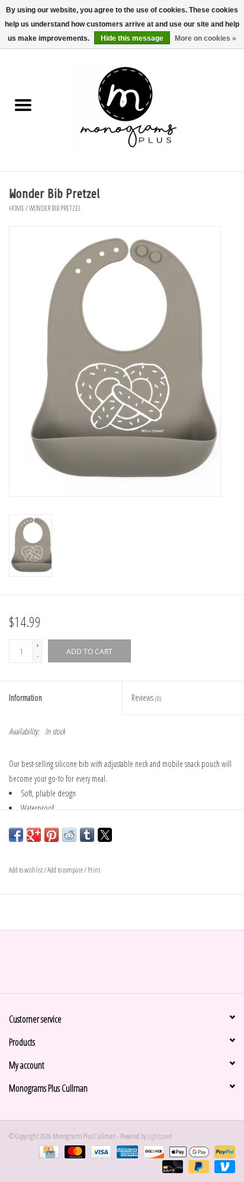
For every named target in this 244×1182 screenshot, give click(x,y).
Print (94, 870)
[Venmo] (222, 1166)
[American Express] (126, 1151)
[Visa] (99, 1151)
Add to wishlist (26, 870)
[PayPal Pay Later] (197, 1166)
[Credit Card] (47, 1151)
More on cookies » (205, 38)
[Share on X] (105, 835)
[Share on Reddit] (69, 835)
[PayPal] (222, 1151)
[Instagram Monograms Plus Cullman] (132, 965)
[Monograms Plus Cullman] (145, 106)
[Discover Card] (152, 1151)
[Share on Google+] (34, 835)
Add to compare (65, 870)
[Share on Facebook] (16, 835)
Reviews (146, 697)
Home (16, 208)
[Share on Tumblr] (87, 835)
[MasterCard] (73, 1151)
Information (25, 697)
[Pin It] (51, 835)
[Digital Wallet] (187, 1151)
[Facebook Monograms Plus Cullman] (111, 965)
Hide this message (132, 38)
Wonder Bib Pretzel (55, 208)
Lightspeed (159, 1136)
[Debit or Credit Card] (171, 1166)
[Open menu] (23, 104)
